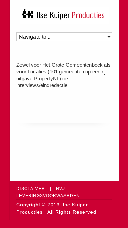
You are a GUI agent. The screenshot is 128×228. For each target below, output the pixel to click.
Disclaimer (30, 188)
